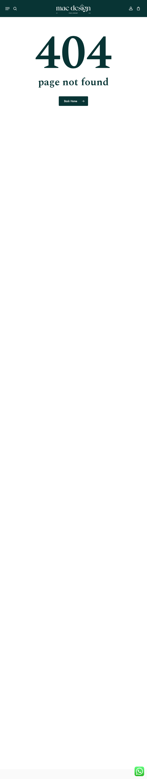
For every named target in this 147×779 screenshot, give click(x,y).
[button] (7, 9)
